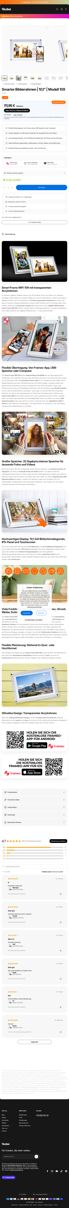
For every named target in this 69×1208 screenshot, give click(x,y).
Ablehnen (41, 613)
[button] (43, 841)
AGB (31, 1204)
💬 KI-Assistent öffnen (34, 222)
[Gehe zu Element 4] (25, 78)
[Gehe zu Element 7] (46, 78)
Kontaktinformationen (48, 1204)
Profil (20, 1117)
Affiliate (4, 1123)
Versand (34, 1204)
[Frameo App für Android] (34, 739)
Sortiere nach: (47, 872)
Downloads (5, 1120)
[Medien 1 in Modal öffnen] (47, 28)
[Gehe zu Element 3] (18, 78)
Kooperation (5, 1125)
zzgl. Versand (17, 115)
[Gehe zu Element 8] (53, 78)
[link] (42, 1115)
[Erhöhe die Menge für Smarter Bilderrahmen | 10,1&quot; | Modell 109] (12, 187)
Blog (3, 1115)
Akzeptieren (26, 613)
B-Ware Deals (5, 16)
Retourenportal (23, 1123)
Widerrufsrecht (15, 1204)
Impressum (40, 1204)
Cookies (56, 1204)
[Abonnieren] (36, 1156)
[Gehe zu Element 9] (60, 78)
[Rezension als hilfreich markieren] (61, 893)
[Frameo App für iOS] (34, 767)
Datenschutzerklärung (34, 607)
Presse (4, 1117)
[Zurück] (2, 2)
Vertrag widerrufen (24, 1125)
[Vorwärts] (66, 2)
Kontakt (4, 1131)
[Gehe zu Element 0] (4, 78)
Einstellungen (23, 1120)
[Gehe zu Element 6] (39, 78)
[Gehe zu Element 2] (11, 78)
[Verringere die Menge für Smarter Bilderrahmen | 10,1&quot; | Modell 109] (4, 187)
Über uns (4, 1128)
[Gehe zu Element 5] (32, 78)
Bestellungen (23, 1115)
